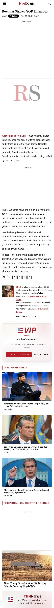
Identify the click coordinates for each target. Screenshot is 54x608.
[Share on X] (4, 277)
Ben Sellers (8, 409)
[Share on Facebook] (14, 277)
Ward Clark (8, 496)
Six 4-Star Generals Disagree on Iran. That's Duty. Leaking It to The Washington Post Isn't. (26, 448)
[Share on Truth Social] (9, 277)
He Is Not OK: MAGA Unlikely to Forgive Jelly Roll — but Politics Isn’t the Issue (26, 405)
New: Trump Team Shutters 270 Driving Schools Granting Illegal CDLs (25, 585)
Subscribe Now (41, 354)
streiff (4, 16)
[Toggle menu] (4, 3)
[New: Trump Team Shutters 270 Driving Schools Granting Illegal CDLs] (27, 565)
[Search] (49, 3)
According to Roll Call (14, 136)
